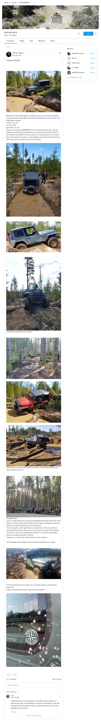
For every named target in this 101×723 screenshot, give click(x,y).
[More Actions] (60, 696)
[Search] (79, 34)
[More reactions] (14, 675)
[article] (33, 384)
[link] (10, 41)
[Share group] (95, 33)
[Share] (60, 53)
